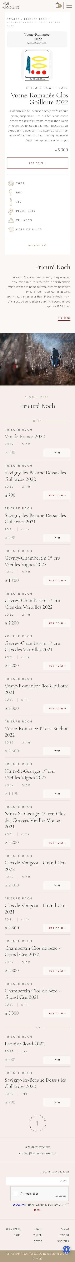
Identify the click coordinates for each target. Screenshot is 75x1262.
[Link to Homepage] (10, 5)
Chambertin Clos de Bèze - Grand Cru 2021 (32, 994)
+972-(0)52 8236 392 (37, 1147)
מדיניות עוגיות (13, 1229)
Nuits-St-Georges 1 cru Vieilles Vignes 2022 (30, 774)
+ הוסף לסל (37, 163)
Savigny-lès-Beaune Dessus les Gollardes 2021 (35, 518)
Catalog (13, 19)
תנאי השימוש (20, 1205)
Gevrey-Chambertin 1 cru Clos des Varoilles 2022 (32, 603)
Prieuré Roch (35, 19)
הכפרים (38, 1241)
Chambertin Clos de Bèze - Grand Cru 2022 (32, 951)
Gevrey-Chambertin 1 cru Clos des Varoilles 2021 (32, 646)
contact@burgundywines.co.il (37, 1153)
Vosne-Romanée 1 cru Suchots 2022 (37, 731)
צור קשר (37, 1235)
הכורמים (64, 1235)
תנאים (17, 1235)
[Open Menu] (69, 6)
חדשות (38, 1229)
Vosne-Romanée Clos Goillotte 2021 (36, 689)
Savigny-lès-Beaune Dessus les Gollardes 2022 (35, 475)
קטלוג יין (64, 1229)
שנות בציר (63, 1241)
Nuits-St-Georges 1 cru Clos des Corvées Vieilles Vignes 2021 (35, 820)
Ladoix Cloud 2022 (25, 1044)
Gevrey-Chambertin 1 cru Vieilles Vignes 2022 (32, 561)
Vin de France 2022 (25, 436)
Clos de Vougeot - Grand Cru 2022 (35, 866)
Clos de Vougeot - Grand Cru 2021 (35, 908)
